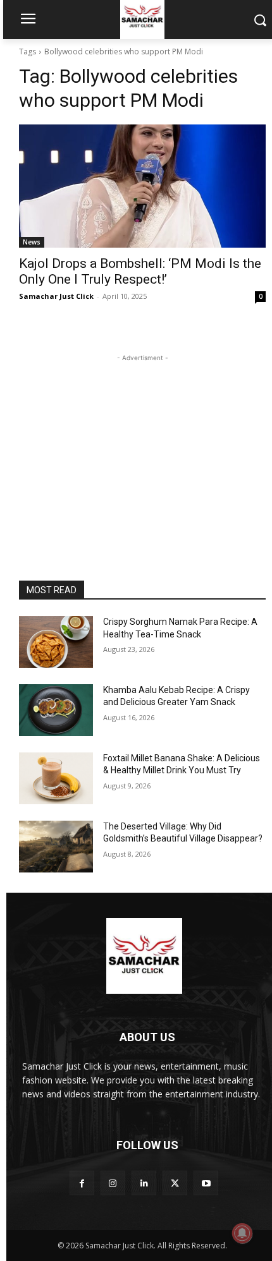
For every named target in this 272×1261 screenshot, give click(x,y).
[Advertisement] (142, 443)
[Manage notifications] (242, 1233)
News (31, 242)
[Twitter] (175, 1183)
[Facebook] (82, 1183)
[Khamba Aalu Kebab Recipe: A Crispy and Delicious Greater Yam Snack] (56, 710)
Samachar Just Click (56, 296)
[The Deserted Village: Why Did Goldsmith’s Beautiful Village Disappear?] (56, 846)
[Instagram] (113, 1183)
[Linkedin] (144, 1183)
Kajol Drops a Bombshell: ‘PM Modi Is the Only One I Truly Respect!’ (140, 271)
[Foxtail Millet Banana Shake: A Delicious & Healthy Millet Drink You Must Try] (56, 778)
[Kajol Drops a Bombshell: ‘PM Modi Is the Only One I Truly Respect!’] (142, 186)
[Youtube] (206, 1183)
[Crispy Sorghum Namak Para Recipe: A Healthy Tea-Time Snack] (56, 642)
